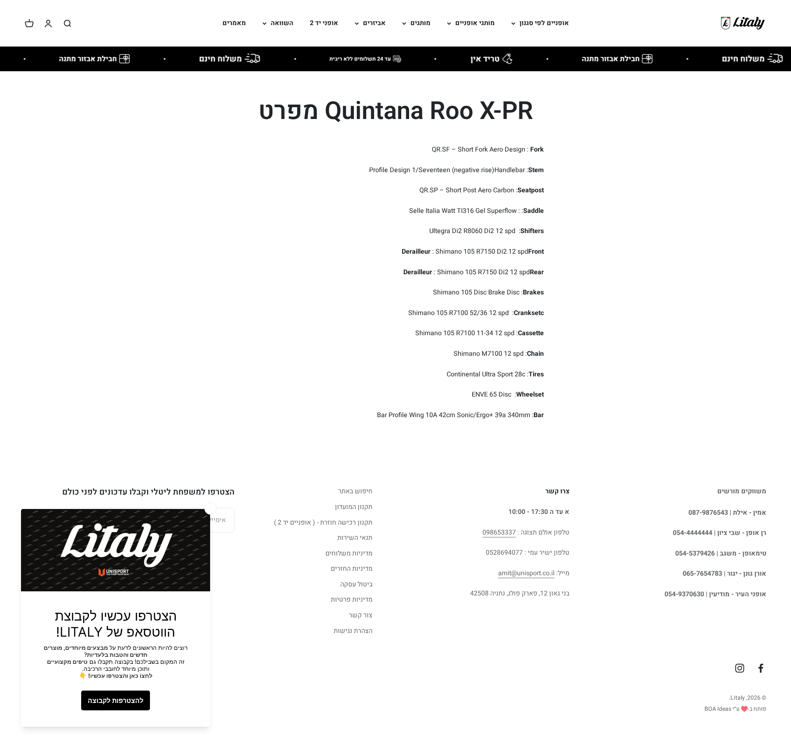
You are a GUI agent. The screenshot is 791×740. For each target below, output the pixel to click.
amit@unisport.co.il (526, 573)
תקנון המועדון (353, 507)
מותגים (420, 23)
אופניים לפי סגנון (544, 23)
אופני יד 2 (324, 23)
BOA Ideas (717, 709)
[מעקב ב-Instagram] (739, 668)
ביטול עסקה (356, 584)
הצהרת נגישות (353, 631)
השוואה (282, 23)
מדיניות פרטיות (351, 600)
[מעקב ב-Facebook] (760, 668)
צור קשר (360, 615)
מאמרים (234, 23)
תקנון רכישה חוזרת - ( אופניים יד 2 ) (323, 523)
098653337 (499, 532)
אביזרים (374, 23)
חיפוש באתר (355, 491)
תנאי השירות (354, 538)
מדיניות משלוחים (348, 553)
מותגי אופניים (475, 23)
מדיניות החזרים (351, 569)
